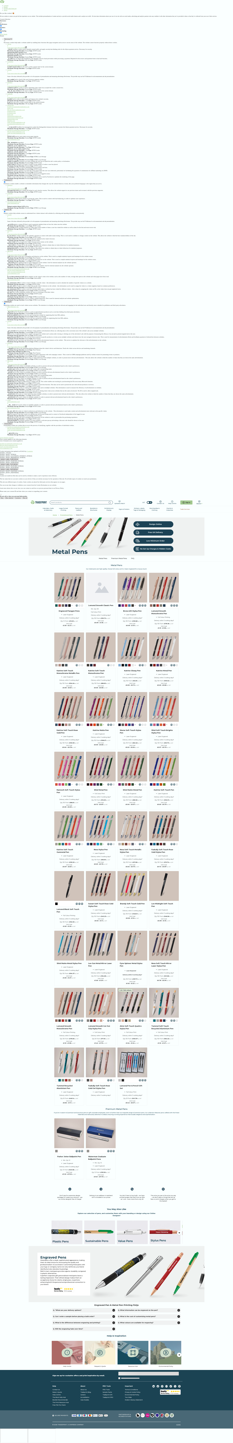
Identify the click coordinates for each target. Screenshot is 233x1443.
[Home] (39, 502)
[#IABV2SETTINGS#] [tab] (10, 8)
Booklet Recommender (60, 1400)
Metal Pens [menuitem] (103, 558)
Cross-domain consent (6, 437)
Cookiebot (30, 451)
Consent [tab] (6, 5)
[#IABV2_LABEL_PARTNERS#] (9, 469)
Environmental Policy (132, 1395)
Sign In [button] (187, 502)
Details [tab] (6, 7)
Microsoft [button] (10, 252)
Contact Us (56, 1389)
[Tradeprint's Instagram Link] (162, 1386)
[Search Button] (109, 502)
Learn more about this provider (16, 47)
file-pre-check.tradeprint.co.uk (8, 445)
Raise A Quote (57, 1392)
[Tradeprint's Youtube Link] (166, 1386)
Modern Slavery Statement (134, 1400)
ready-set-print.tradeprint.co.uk (9, 447)
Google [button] (9, 70)
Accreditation (84, 1397)
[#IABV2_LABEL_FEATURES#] (9, 464)
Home (55, 515)
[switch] (1, 25)
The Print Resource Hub (60, 1402)
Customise (18, 498)
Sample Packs (107, 1392)
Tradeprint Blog (85, 1392)
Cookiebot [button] (10, 62)
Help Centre (56, 1395)
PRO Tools (106, 1389)
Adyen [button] (9, 44)
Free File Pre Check (59, 1405)
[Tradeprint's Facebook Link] (158, 1386)
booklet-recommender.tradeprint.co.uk (11, 443)
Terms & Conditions (131, 1389)
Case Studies (84, 1400)
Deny (2, 498)
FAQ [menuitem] (132, 558)
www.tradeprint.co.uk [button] (13, 140)
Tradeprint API (107, 1395)
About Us (83, 1389)
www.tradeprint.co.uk (6, 448)
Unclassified (8, 423)
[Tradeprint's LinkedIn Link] (153, 1386)
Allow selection (9, 498)
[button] (112, 115)
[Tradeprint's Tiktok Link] (171, 1386)
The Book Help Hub (59, 1397)
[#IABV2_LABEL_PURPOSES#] (9, 459)
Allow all (25, 498)
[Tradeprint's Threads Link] (179, 1386)
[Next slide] (179, 1233)
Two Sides (128, 1397)
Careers (83, 1395)
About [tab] (5, 10)
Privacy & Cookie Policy (132, 1392)
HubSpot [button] (9, 83)
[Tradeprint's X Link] (175, 1386)
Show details (3, 34)
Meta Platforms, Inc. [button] (13, 307)
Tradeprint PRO (108, 1397)
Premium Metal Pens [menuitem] (119, 558)
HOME (178, 1425)
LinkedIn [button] (10, 94)
